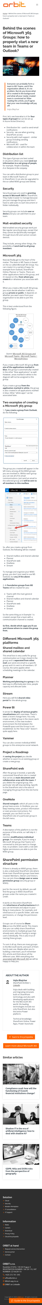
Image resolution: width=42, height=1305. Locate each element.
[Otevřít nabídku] (37, 4)
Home (5, 13)
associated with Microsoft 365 (16, 959)
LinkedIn (16, 985)
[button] (25, 1300)
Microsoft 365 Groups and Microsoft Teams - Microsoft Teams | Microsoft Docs (21, 356)
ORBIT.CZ (20, 1297)
